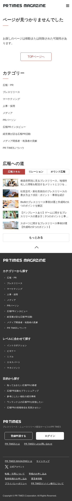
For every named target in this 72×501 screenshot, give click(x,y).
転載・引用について (15, 474)
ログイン (50, 435)
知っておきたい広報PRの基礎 (22, 385)
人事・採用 (9, 106)
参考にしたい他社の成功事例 (21, 396)
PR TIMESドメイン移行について (47, 483)
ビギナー (11, 351)
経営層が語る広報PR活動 (17, 133)
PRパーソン (9, 120)
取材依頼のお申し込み (16, 479)
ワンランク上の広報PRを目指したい (25, 402)
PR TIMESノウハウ (13, 147)
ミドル (10, 357)
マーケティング (11, 99)
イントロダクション (17, 345)
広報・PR (8, 85)
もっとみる (36, 237)
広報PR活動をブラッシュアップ (23, 391)
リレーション (36, 171)
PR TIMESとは (12, 444)
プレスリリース (11, 92)
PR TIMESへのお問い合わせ (38, 444)
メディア (8, 113)
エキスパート (13, 362)
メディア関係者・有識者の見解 (20, 140)
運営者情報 (36, 479)
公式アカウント (17, 467)
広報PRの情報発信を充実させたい (24, 408)
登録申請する (18, 435)
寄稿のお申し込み (37, 474)
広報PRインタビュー (14, 127)
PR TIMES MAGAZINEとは (18, 461)
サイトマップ (43, 461)
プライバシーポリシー (16, 483)
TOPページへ (36, 56)
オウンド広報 (58, 171)
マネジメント (13, 368)
